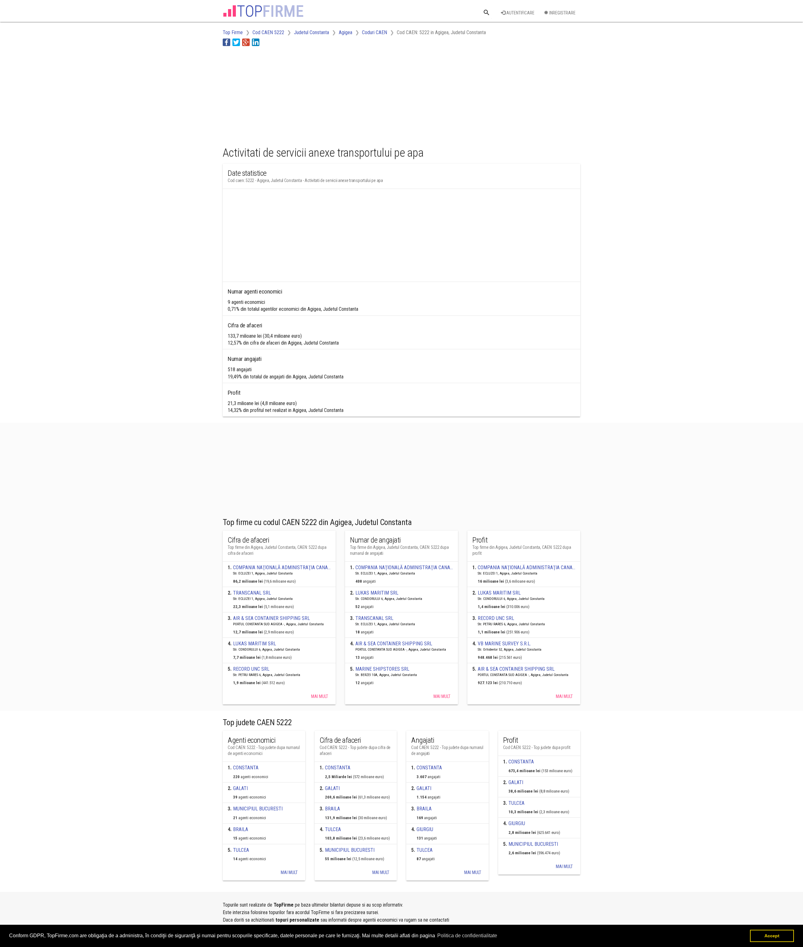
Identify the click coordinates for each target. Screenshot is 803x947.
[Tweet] (236, 42)
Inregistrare (562, 12)
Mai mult (319, 696)
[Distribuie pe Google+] (246, 42)
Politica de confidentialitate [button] (467, 935)
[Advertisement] (337, 95)
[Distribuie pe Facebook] (226, 42)
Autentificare (519, 12)
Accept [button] (771, 935)
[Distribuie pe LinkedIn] (255, 42)
